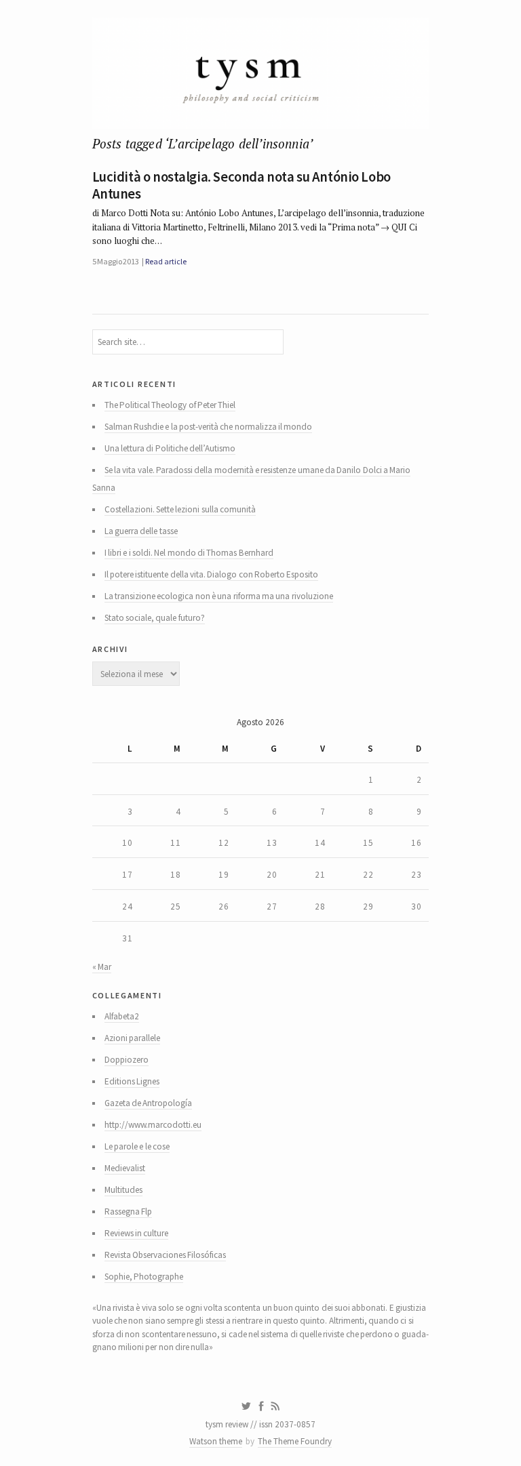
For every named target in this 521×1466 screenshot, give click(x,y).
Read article (165, 261)
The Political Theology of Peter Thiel (170, 405)
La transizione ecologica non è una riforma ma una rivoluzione (218, 596)
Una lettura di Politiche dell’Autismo (169, 448)
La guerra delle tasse (141, 531)
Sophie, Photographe (143, 1276)
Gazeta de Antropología (148, 1103)
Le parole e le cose (137, 1146)
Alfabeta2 (121, 1016)
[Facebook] (261, 1406)
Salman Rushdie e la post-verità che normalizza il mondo (208, 426)
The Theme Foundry (295, 1441)
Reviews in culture (136, 1233)
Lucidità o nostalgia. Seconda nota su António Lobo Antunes (241, 185)
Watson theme (215, 1441)
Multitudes (123, 1190)
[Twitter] (246, 1406)
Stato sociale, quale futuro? (154, 618)
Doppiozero (126, 1059)
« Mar (101, 967)
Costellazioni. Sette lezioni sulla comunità (180, 509)
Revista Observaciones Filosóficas (165, 1255)
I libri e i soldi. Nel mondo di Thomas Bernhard (188, 552)
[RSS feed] (275, 1406)
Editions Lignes (131, 1081)
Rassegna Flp (128, 1211)
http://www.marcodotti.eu (152, 1125)
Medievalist (124, 1168)
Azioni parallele (132, 1038)
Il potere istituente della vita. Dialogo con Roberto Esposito (211, 574)
